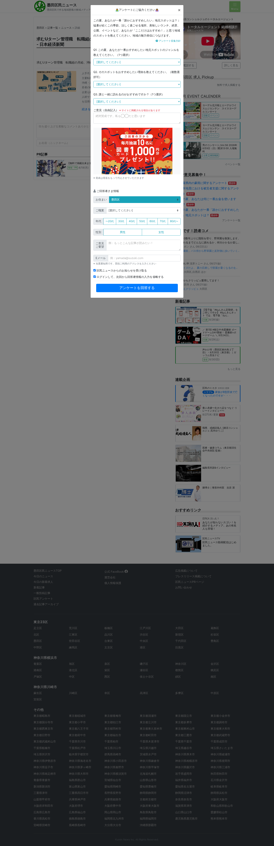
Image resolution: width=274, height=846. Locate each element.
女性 (161, 232)
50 (142, 221)
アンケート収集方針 (169, 40)
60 (152, 221)
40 (132, 221)
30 (121, 221)
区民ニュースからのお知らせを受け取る (121, 270)
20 (109, 221)
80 (174, 221)
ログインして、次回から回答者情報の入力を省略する (130, 277)
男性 (122, 232)
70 (163, 221)
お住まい (101, 199)
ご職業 (100, 210)
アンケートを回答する (137, 288)
